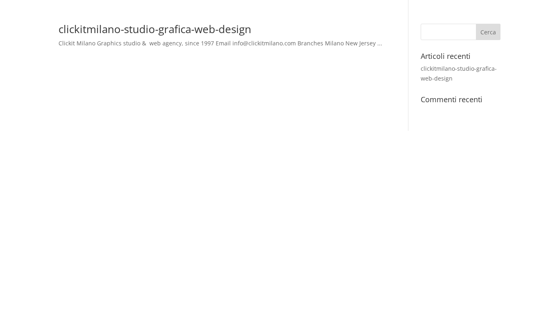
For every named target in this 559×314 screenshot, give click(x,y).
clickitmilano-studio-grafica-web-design (155, 29)
